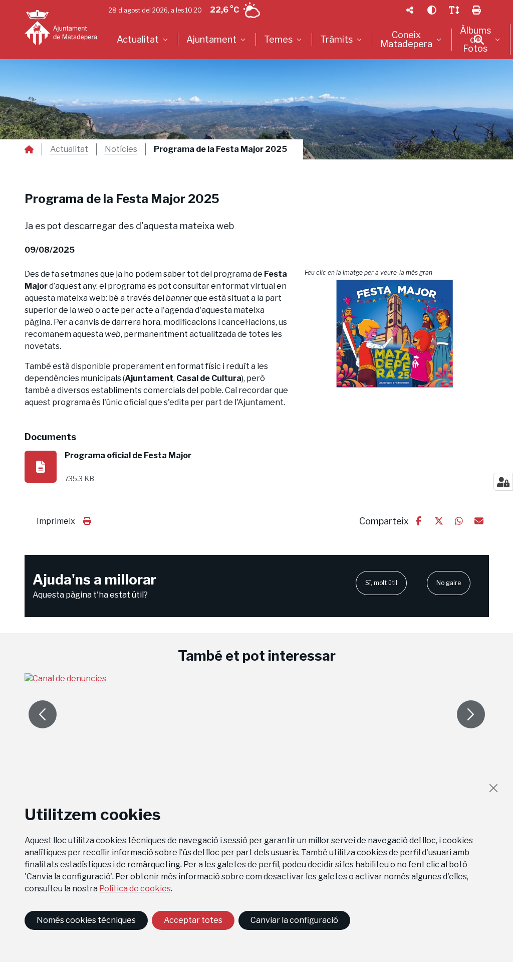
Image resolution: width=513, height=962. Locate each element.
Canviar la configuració (294, 920)
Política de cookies (135, 888)
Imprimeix (56, 521)
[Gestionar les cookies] (503, 482)
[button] (397, 333)
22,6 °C (224, 10)
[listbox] (143, 39)
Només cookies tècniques (86, 920)
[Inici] (61, 27)
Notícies (121, 149)
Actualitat (69, 149)
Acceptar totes (193, 920)
